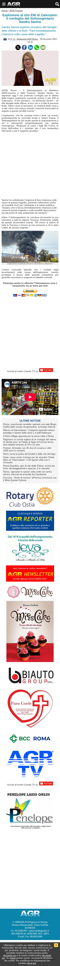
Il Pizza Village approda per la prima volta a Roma (28, 436)
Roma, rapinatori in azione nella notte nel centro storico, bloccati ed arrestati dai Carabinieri (27, 473)
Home (5, 10)
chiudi (13, 958)
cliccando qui (9, 955)
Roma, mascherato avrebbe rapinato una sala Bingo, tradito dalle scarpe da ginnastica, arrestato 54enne (30, 425)
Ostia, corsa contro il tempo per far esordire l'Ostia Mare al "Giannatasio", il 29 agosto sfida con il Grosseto (28, 460)
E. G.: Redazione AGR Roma (24, 39)
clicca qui (31, 963)
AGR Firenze (16, 10)
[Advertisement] (30, 165)
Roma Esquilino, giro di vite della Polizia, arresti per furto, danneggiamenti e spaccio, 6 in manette (29, 467)
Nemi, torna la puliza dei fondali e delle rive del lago (29, 454)
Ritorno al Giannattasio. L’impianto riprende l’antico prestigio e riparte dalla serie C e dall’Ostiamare (29, 431)
